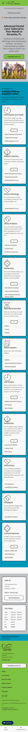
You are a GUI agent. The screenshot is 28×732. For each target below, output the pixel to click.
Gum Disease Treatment (12, 287)
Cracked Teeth (9, 248)
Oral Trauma (8, 404)
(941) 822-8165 (16, 13)
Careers (10, 709)
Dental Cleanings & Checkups (13, 134)
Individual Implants (10, 366)
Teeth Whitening (9, 554)
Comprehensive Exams (11, 137)
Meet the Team (6, 679)
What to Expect (6, 683)
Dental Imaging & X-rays (12, 141)
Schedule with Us (14, 57)
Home (3, 671)
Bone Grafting (9, 408)
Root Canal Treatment (11, 445)
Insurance (5, 691)
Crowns (7, 329)
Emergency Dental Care (11, 252)
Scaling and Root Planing (12, 291)
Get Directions (14, 598)
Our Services (6, 675)
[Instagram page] (6, 696)
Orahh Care (15, 709)
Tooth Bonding (9, 557)
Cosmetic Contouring (11, 550)
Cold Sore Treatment (11, 245)
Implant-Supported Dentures (13, 363)
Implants (7, 332)
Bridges (7, 326)
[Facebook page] (3, 696)
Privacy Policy (5, 707)
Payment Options (7, 687)
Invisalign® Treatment (11, 487)
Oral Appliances (9, 484)
